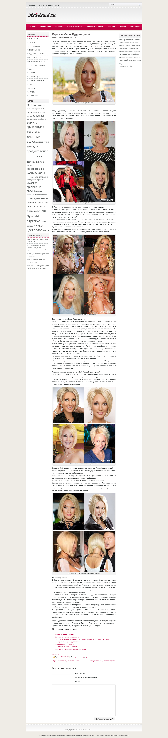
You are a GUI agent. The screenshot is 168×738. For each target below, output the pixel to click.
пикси (45, 194)
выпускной (38, 115)
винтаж (29, 116)
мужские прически (32, 185)
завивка (34, 156)
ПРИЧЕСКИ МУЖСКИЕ (95, 27)
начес (39, 191)
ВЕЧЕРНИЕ (32, 42)
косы (41, 172)
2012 (29, 105)
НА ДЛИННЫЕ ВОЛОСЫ (36, 54)
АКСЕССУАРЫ (45, 27)
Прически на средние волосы (120, 736)
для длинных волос (35, 136)
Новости (31, 69)
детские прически (33, 124)
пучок (29, 205)
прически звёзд (43, 202)
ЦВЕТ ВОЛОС (135, 27)
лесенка (30, 176)
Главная (31, 5)
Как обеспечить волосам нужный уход (36, 261)
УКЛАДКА (122, 27)
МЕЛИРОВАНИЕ (34, 50)
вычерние (31, 118)
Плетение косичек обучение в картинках (130, 59)
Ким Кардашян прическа (64, 644)
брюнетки (32, 112)
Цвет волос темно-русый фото (129, 65)
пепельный (39, 194)
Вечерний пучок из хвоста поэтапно (130, 41)
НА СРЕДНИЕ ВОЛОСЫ (36, 65)
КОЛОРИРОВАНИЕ (34, 46)
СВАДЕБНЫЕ (33, 84)
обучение (30, 194)
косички (32, 173)
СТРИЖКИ (111, 27)
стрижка (33, 220)
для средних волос (37, 148)
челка (46, 230)
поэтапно (32, 202)
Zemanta (55, 654)
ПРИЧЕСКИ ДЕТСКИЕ (75, 27)
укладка (38, 225)
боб (42, 108)
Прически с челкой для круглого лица (66, 661)
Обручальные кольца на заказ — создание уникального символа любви (38, 247)
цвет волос (34, 230)
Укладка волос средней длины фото (102, 661)
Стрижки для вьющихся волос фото (130, 53)
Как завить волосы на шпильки (67, 637)
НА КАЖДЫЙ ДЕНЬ (35, 57)
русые (43, 205)
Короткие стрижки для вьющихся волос (70, 649)
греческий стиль (40, 119)
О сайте (40, 5)
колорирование (35, 168)
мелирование (41, 176)
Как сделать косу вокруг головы (67, 642)
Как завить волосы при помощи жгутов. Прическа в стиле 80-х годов (82, 639)
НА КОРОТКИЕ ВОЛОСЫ (36, 61)
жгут (28, 157)
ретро (36, 205)
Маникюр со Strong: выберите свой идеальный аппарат (38, 267)
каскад (30, 165)
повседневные (37, 198)
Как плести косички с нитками (66, 647)
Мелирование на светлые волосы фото (130, 47)
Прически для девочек (103, 736)
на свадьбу (34, 189)
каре (41, 161)
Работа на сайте (52, 5)
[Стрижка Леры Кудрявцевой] (84, 101)
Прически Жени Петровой (65, 634)
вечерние (41, 112)
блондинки (36, 108)
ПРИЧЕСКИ (59, 27)
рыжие (30, 210)
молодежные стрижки (35, 179)
